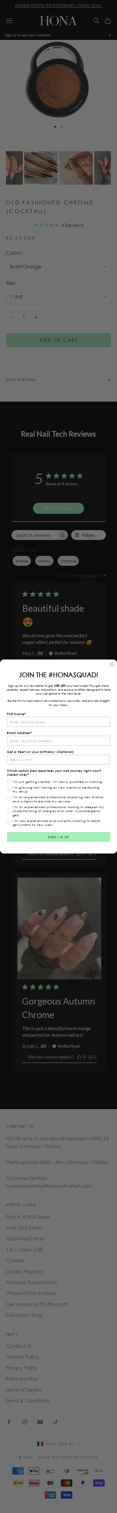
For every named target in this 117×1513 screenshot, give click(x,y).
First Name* (16, 714)
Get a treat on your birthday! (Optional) (40, 752)
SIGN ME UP (58, 837)
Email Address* (19, 733)
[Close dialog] (112, 664)
